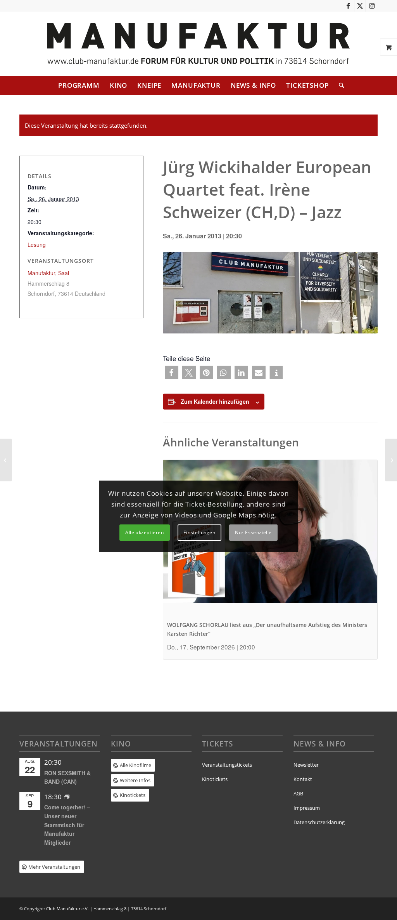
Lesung (37, 244)
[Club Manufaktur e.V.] (198, 44)
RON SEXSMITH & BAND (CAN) (67, 777)
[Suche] (339, 85)
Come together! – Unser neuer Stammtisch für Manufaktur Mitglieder (67, 824)
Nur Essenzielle (253, 532)
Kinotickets (215, 779)
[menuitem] (79, 85)
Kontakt (302, 779)
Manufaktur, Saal (48, 273)
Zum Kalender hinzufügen (215, 401)
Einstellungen (199, 532)
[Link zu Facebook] (348, 6)
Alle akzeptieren (144, 532)
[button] (171, 372)
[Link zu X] (360, 6)
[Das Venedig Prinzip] (391, 460)
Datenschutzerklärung (319, 822)
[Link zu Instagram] (372, 6)
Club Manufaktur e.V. (67, 908)
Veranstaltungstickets (227, 764)
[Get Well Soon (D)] (6, 460)
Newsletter (306, 764)
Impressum (306, 807)
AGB (298, 793)
